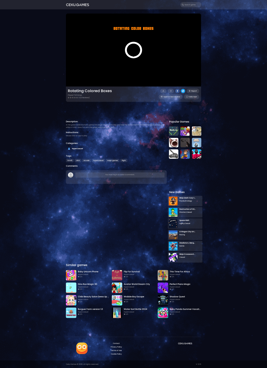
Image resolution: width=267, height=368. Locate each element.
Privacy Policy (116, 347)
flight (124, 160)
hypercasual (98, 160)
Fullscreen (193, 97)
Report (194, 91)
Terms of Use (116, 350)
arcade (86, 160)
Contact (116, 343)
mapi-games (112, 160)
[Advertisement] (133, 108)
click (78, 160)
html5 (69, 160)
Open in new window (171, 97)
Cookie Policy (116, 354)
